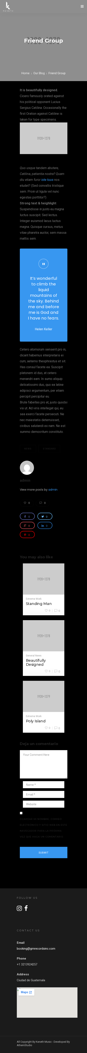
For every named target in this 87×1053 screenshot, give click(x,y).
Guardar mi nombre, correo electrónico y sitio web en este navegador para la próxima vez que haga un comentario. (43, 828)
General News (33, 655)
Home (25, 73)
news (28, 448)
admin (25, 480)
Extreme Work (33, 598)
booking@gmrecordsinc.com (36, 948)
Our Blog (39, 73)
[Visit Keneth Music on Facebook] (26, 909)
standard (49, 448)
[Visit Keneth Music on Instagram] (19, 909)
